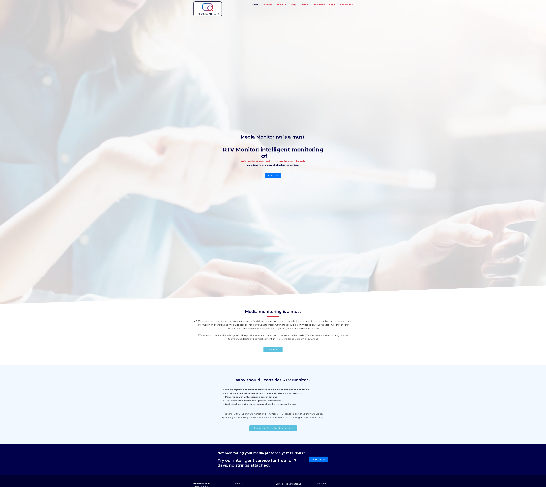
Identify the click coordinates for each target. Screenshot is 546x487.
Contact (304, 4)
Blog (293, 4)
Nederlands (346, 4)
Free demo (319, 4)
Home (255, 4)
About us (281, 4)
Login (332, 4)
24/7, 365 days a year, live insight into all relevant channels (273, 161)
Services (267, 4)
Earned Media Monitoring (288, 484)
